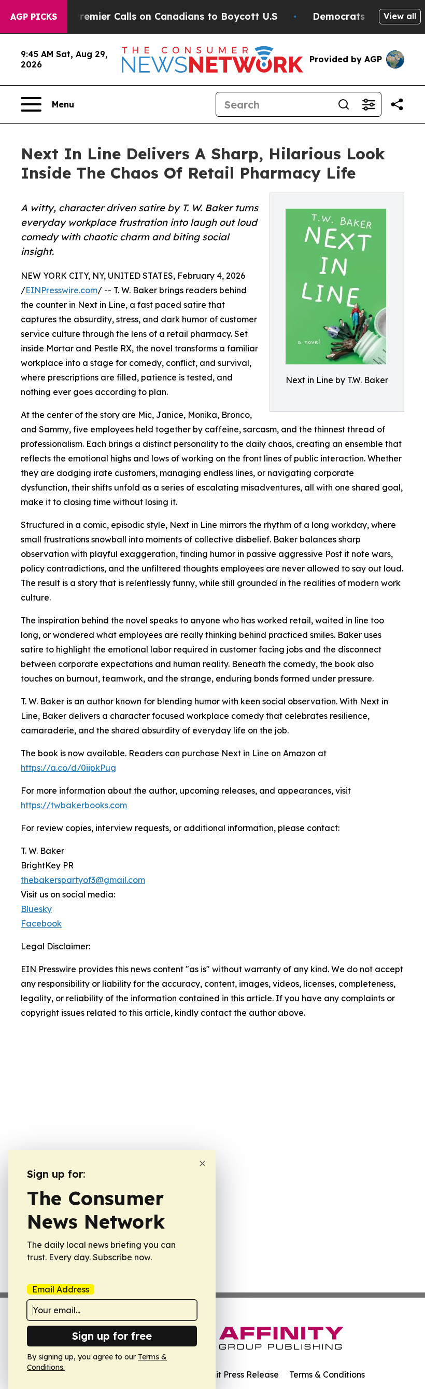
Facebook (41, 923)
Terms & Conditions (327, 1374)
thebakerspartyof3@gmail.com (83, 880)
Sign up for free (112, 1335)
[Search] (343, 104)
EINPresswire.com (61, 290)
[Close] (202, 1163)
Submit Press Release (236, 1374)
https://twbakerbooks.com (74, 805)
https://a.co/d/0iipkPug (68, 767)
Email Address (60, 1289)
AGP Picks (33, 16)
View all (400, 16)
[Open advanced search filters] (368, 104)
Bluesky (36, 909)
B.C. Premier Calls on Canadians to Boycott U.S (165, 16)
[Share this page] (397, 104)
